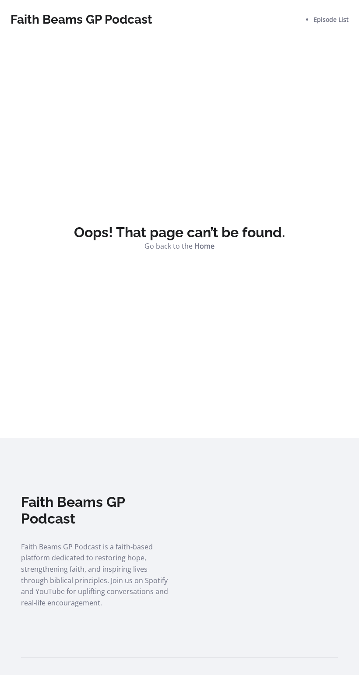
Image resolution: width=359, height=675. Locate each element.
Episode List (330, 19)
